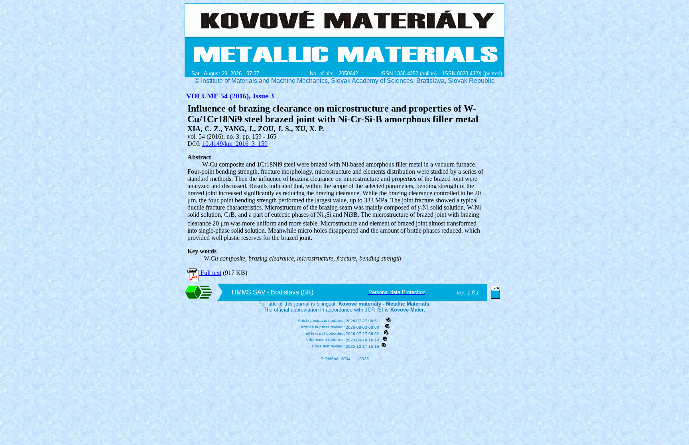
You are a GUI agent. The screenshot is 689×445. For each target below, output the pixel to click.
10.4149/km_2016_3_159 (235, 143)
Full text (210, 272)
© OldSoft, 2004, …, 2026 (345, 359)
